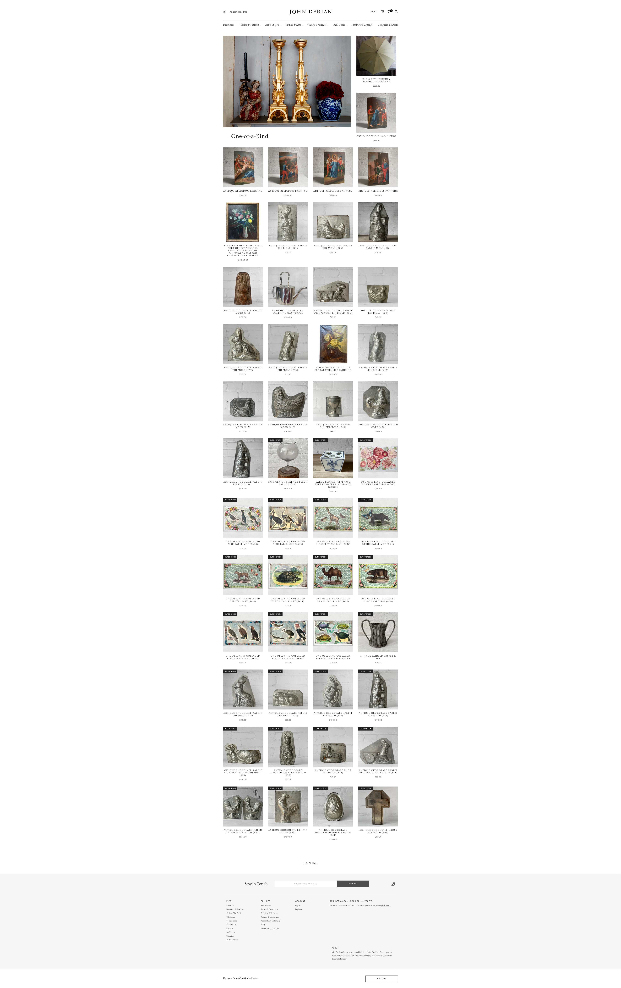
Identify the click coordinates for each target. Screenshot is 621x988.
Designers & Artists (388, 25)
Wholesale (230, 917)
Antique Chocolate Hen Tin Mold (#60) (378, 426)
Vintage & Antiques (317, 25)
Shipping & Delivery (269, 913)
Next (315, 863)
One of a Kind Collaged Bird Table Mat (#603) (288, 543)
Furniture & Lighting (362, 25)
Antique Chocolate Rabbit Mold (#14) (242, 311)
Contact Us (231, 925)
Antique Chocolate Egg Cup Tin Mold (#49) (333, 426)
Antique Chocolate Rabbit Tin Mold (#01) (288, 247)
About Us (230, 906)
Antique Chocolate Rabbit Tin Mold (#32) (242, 368)
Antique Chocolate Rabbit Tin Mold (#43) (378, 368)
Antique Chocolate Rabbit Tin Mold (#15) (333, 714)
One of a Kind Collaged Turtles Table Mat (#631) (333, 657)
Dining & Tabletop (249, 25)
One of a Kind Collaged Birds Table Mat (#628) (243, 657)
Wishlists (230, 936)
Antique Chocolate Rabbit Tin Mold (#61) (242, 483)
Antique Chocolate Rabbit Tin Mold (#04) (288, 714)
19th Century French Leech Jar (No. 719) (288, 483)
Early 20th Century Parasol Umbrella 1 (376, 80)
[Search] (396, 11)
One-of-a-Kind (241, 978)
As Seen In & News (238, 12)
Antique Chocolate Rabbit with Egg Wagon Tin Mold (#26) (242, 772)
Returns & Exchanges (270, 917)
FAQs (263, 925)
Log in (297, 906)
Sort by (381, 979)
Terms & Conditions (269, 909)
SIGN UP (353, 884)
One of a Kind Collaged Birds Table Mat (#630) (288, 657)
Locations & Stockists (235, 909)
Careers (229, 928)
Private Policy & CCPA (270, 928)
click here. (385, 905)
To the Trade (231, 921)
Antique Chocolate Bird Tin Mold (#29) (378, 311)
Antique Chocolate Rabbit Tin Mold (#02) (242, 714)
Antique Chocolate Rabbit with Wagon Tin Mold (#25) (333, 311)
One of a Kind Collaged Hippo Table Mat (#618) (378, 600)
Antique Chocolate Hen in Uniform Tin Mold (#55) (243, 831)
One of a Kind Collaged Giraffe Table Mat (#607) (333, 543)
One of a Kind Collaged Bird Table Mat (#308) (243, 543)
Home (226, 978)
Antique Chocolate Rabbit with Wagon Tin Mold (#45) (378, 771)
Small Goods (339, 25)
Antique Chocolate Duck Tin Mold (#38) (333, 771)
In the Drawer (232, 940)
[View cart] (382, 11)
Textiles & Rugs (293, 25)
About (373, 12)
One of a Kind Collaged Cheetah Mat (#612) (243, 600)
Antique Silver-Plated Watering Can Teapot (288, 311)
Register (298, 909)
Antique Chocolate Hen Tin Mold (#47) (243, 426)
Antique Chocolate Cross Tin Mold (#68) (378, 831)
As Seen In (230, 932)
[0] (389, 11)
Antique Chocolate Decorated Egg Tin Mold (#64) (333, 832)
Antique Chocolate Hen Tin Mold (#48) (288, 426)
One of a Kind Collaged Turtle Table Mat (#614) (288, 600)
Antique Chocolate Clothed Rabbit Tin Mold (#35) (288, 772)
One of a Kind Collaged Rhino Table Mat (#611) (378, 543)
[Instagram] (224, 12)
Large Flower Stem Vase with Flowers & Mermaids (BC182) (333, 484)
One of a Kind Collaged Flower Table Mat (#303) (378, 483)
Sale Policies (266, 906)
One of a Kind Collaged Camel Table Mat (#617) (333, 600)
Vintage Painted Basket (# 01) (378, 657)
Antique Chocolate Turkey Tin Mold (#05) (333, 247)
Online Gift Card (233, 913)
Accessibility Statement (270, 921)
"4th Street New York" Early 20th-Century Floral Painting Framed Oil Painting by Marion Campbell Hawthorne (243, 251)
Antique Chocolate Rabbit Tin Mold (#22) (378, 714)
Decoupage (228, 25)
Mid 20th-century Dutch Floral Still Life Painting (333, 368)
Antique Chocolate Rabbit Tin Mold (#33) (288, 368)
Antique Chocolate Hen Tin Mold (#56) (288, 831)
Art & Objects (272, 25)
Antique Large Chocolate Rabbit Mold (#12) (378, 247)
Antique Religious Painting (376, 136)
